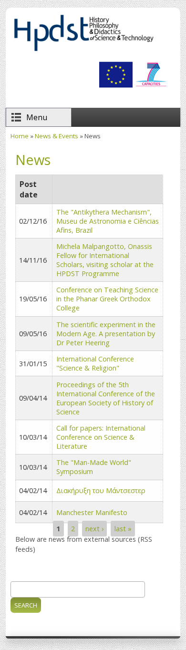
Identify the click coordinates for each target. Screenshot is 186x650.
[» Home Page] (83, 50)
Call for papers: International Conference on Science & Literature (100, 437)
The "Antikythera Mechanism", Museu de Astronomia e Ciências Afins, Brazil (107, 221)
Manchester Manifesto (91, 512)
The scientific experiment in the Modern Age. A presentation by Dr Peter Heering (105, 333)
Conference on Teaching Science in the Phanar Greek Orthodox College (107, 298)
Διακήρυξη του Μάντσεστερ (100, 490)
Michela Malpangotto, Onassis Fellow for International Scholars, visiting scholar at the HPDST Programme (105, 260)
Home (19, 136)
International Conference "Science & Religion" (95, 363)
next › (94, 528)
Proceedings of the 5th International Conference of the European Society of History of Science (105, 398)
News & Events (56, 136)
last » (123, 528)
